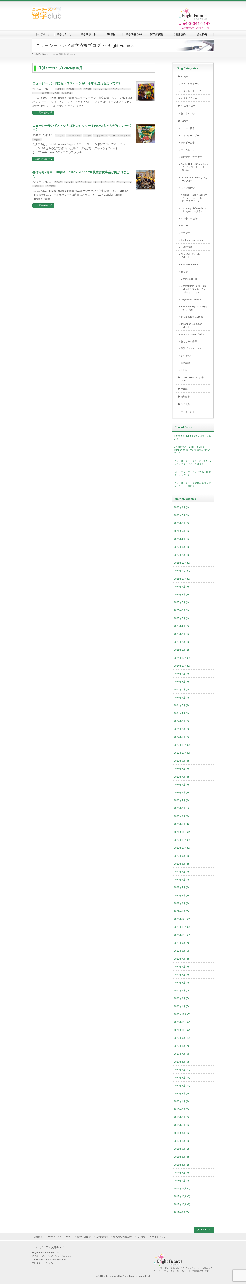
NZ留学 (87, 89)
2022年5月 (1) (181, 879)
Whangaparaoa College (193, 334)
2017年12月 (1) (182, 1188)
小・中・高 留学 (41, 93)
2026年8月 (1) (181, 507)
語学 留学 (66, 93)
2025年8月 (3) (181, 594)
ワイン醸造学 (188, 187)
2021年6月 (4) (181, 966)
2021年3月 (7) (181, 990)
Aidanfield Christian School (191, 256)
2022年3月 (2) (181, 895)
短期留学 (185, 396)
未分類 (56, 93)
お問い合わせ (84, 1236)
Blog (68, 1236)
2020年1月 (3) (181, 1101)
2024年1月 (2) (181, 737)
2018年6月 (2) (181, 1164)
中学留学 (185, 233)
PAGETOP (205, 1230)
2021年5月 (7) (181, 974)
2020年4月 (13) (182, 1077)
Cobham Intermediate (192, 240)
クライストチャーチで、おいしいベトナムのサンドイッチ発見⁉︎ (192, 462)
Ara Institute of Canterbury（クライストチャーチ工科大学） (194, 167)
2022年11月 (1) (182, 840)
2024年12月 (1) (182, 658)
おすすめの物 (101, 89)
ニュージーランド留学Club (192, 379)
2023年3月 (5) (181, 808)
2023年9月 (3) (181, 760)
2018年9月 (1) (181, 1149)
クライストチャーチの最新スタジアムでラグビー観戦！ (192, 484)
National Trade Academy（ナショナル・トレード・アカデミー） (194, 198)
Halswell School (189, 264)
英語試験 (185, 363)
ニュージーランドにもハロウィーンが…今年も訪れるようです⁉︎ (76, 83)
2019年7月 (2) (181, 1117)
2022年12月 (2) (182, 832)
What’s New (54, 1236)
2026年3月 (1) (181, 547)
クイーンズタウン (190, 84)
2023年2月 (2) (181, 816)
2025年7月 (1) (181, 602)
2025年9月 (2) (181, 586)
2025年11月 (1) (182, 570)
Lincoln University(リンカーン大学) (194, 179)
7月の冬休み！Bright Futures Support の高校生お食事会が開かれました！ (192, 450)
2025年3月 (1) (181, 634)
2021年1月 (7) (181, 1006)
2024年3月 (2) (181, 721)
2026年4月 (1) (181, 539)
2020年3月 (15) (182, 1085)
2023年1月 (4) (181, 824)
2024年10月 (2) (182, 665)
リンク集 (141, 1236)
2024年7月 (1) (181, 689)
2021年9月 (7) (181, 943)
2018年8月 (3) (181, 1156)
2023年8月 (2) (181, 768)
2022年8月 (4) (181, 863)
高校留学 (51, 186)
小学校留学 (186, 247)
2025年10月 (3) (182, 578)
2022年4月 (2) (181, 887)
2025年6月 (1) (181, 610)
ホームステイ (188, 150)
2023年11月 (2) (182, 745)
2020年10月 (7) (182, 1030)
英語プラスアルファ (191, 348)
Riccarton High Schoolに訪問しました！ (192, 437)
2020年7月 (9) (181, 1054)
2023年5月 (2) (181, 792)
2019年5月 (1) (181, 1125)
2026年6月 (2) (181, 523)
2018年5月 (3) (181, 1172)
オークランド (188, 412)
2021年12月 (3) (182, 919)
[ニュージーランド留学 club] (47, 14)
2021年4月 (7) (181, 982)
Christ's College (189, 279)
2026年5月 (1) (181, 531)
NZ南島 (60, 89)
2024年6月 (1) (181, 697)
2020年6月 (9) (181, 1061)
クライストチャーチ (120, 89)
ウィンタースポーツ (191, 135)
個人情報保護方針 (122, 1236)
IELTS (184, 370)
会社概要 (38, 1236)
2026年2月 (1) (181, 555)
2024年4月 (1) (181, 713)
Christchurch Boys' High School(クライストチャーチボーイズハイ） (194, 289)
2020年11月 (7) (182, 1022)
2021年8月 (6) (181, 951)
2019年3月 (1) (181, 1133)
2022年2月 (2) (181, 903)
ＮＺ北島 (185, 404)
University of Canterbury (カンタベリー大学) (193, 210)
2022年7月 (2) (181, 871)
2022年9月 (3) (181, 856)
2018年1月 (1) (181, 1180)
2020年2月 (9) (181, 1093)
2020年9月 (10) (182, 1038)
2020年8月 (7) (181, 1046)
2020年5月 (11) (182, 1069)
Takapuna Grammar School (191, 325)
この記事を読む (42, 112)
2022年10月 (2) (182, 848)
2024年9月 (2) (181, 673)
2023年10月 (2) (182, 753)
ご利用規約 (102, 1236)
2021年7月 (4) (181, 958)
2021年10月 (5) (182, 935)
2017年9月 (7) (181, 1212)
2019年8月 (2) (181, 1109)
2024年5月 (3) (181, 705)
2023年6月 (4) (181, 784)
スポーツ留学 (188, 128)
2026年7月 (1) (181, 515)
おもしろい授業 (189, 341)
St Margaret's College (192, 316)
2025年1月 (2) (181, 650)
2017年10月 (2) (182, 1204)
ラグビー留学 (188, 142)
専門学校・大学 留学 (191, 157)
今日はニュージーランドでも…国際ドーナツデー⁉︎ (192, 474)
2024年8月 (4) (181, 681)
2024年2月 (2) (181, 729)
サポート (185, 225)
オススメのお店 (83, 182)
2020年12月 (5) (182, 1014)
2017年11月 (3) (182, 1196)
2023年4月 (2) (181, 800)
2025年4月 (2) (181, 626)
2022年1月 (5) (181, 911)
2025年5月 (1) (181, 618)
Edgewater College (191, 299)
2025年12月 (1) (182, 562)
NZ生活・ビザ (74, 89)
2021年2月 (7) (181, 998)
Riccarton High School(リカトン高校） (194, 308)
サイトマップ (159, 1236)
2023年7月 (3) (181, 776)
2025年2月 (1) (181, 642)
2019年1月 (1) (181, 1141)
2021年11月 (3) (182, 927)
